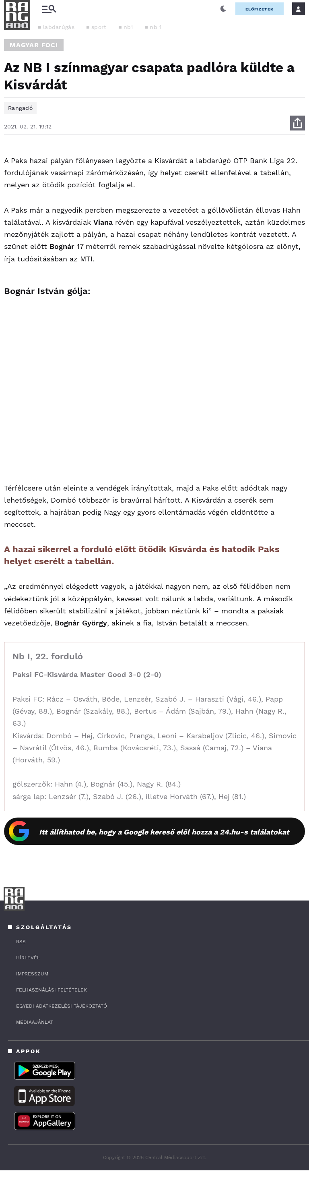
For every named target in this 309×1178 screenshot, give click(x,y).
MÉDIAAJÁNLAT (34, 1022)
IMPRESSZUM (32, 974)
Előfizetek (259, 9)
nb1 (128, 27)
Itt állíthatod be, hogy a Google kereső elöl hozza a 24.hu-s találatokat (164, 832)
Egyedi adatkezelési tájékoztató (61, 1006)
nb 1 (155, 27)
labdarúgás (58, 27)
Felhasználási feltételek (51, 990)
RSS (21, 941)
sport (99, 27)
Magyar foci (34, 45)
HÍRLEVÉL (28, 958)
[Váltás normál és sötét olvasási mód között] (223, 9)
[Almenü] (49, 9)
